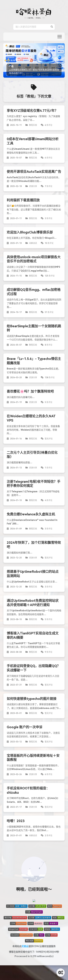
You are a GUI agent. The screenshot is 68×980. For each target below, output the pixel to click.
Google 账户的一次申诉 (24, 728)
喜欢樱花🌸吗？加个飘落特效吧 (30, 392)
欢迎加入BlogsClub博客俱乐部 (30, 233)
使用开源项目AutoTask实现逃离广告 (34, 173)
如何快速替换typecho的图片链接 (31, 700)
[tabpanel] (34, 61)
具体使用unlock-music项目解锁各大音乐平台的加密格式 (34, 260)
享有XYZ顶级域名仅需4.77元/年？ (32, 112)
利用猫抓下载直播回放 (23, 201)
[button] (59, 36)
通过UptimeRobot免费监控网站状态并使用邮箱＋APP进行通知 (33, 604)
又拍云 (25, 947)
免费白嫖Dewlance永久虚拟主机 (31, 515)
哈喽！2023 (16, 822)
